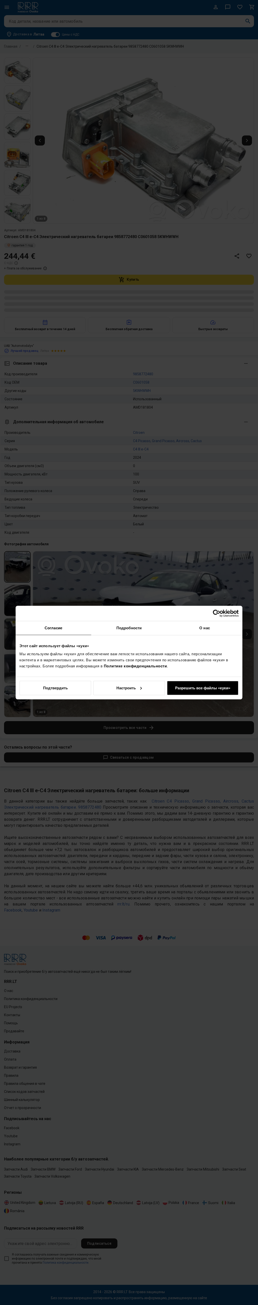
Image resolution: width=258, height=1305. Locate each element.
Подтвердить (55, 688)
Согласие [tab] (53, 628)
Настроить (126, 688)
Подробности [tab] (129, 628)
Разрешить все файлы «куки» (202, 688)
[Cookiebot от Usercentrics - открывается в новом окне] (217, 613)
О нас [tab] (204, 628)
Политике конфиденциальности (135, 666)
